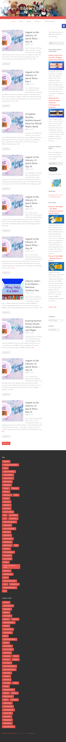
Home (13, 21)
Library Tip (6, 532)
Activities (6, 461)
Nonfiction (6, 549)
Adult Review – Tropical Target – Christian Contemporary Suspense (55, 102)
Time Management (8, 710)
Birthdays (6, 612)
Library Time (7, 673)
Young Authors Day (8, 726)
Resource (14, 693)
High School (7, 505)
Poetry (15, 683)
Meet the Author (8, 539)
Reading (6, 686)
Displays (6, 643)
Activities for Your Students (10, 465)
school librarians (8, 574)
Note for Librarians (8, 552)
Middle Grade (7, 542)
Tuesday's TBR (7, 713)
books (16, 495)
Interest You (7, 508)
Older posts (6, 443)
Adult (5, 468)
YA (4, 591)
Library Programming (9, 528)
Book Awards (7, 616)
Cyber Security (7, 632)
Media (29, 21)
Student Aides (7, 703)
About (21, 21)
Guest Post (6, 659)
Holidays (15, 659)
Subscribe (53, 169)
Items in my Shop (8, 512)
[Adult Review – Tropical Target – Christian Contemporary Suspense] (56, 117)
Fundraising (7, 656)
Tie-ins (5, 577)
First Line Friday (8, 649)
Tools (5, 584)
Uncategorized (7, 720)
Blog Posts (15, 488)
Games (15, 656)
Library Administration (9, 522)
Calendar (6, 498)
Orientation (7, 679)
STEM (5, 700)
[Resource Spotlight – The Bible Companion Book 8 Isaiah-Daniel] (56, 223)
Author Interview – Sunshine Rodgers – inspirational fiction (56, 57)
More (34, 59)
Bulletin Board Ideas (9, 622)
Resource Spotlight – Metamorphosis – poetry (56, 258)
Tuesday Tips (7, 716)
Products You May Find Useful (9, 566)
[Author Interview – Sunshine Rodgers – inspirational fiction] (56, 69)
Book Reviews (7, 495)
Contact (38, 21)
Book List (6, 492)
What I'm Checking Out (9, 587)
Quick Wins (6, 571)
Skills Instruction (8, 696)
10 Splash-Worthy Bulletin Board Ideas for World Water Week (33, 120)
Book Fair (6, 619)
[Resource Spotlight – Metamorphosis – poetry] (56, 270)
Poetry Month (7, 559)
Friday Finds (7, 653)
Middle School (7, 545)
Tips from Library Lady (9, 581)
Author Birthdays (8, 475)
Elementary (6, 502)
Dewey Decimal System (9, 639)
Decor (5, 636)
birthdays (6, 488)
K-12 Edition (13, 515)
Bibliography (7, 485)
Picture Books (7, 555)
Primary (6, 562)
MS (16, 545)
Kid (5, 518)
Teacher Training (8, 706)
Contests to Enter (8, 629)
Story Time (14, 700)
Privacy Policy (49, 21)
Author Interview (8, 478)
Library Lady (33, 8)
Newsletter (6, 676)
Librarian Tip (13, 518)
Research (6, 693)
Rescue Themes (31, 733)
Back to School (7, 481)
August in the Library (9, 471)
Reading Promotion (8, 690)
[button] (64, 26)
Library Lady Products (9, 669)
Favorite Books (7, 646)
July (5, 515)
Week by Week (14, 584)
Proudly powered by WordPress (9, 733)
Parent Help (7, 683)
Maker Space (7, 535)
